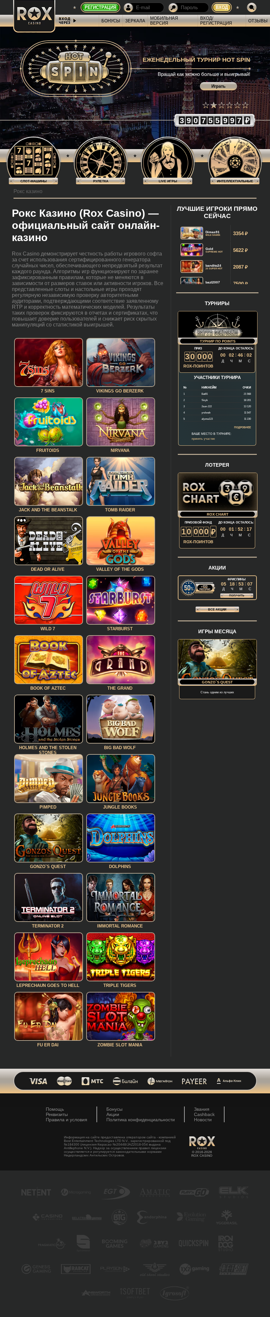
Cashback (204, 1114)
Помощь (55, 1109)
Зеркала (135, 20)
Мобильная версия (164, 21)
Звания (201, 1109)
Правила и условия (66, 1119)
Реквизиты (57, 1114)
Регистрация (100, 7)
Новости (203, 1119)
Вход (222, 7)
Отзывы (258, 20)
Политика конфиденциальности (140, 1119)
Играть (218, 86)
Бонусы (110, 20)
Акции (112, 1114)
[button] (205, 105)
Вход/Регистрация (216, 21)
